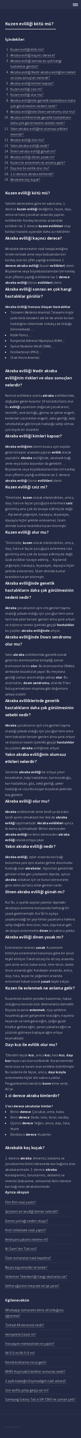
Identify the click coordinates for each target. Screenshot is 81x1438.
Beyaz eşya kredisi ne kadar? (26, 1267)
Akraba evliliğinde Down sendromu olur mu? (42, 111)
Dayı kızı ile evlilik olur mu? (29, 168)
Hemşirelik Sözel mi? (20, 1334)
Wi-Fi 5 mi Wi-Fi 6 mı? (20, 1353)
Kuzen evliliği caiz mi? (26, 89)
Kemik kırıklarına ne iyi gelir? (25, 1362)
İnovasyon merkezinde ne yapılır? (30, 1343)
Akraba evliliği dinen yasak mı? (32, 157)
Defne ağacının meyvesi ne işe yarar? (32, 1285)
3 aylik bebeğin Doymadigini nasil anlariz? (35, 1381)
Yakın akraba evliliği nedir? (29, 145)
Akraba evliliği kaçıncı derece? (32, 55)
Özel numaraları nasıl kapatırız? (28, 1258)
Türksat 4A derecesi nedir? (24, 1325)
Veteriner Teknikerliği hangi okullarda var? (36, 1276)
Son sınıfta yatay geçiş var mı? (27, 1390)
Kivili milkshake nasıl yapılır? (25, 1230)
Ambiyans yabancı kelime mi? (26, 1239)
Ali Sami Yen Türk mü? (21, 1248)
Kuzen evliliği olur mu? (26, 94)
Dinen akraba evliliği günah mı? (33, 151)
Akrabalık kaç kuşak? (25, 179)
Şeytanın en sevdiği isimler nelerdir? (31, 1211)
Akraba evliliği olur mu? (27, 140)
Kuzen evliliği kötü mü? (27, 49)
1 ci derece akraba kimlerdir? (32, 174)
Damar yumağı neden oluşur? (26, 1221)
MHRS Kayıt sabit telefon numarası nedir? (35, 1371)
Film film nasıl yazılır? (20, 1202)
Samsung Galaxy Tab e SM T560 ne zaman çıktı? (40, 1399)
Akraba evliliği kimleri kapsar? (32, 83)
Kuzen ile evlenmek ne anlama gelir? (37, 162)
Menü (74, 4)
